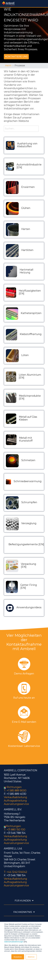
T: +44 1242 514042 (15, 872)
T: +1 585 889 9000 (15, 790)
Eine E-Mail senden (24, 721)
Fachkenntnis (22, 912)
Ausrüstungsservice (16, 804)
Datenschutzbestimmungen (13, 941)
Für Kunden (23, 900)
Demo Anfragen (24, 673)
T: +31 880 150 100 (14, 829)
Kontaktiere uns (16, 56)
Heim (8, 65)
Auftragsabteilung (15, 800)
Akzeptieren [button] (18, 957)
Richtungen (14, 787)
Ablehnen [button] (31, 957)
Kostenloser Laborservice (24, 746)
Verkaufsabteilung (15, 797)
